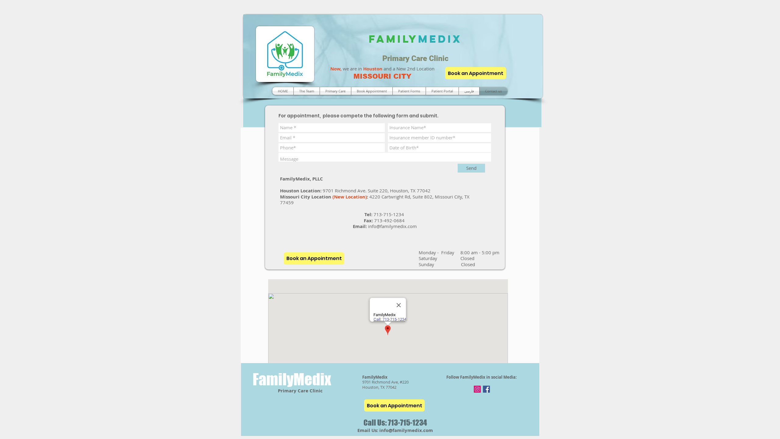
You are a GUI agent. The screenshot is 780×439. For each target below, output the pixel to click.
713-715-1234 (389, 214)
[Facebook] (486, 389)
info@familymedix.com (392, 226)
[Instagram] (477, 389)
